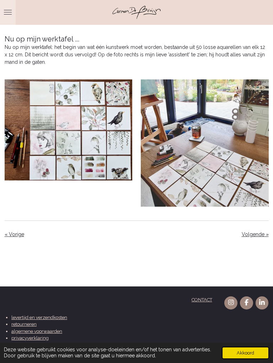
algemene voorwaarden (36, 331)
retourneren (24, 324)
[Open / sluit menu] (8, 12)
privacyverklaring (30, 338)
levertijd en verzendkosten (39, 317)
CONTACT (202, 299)
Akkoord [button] (245, 353)
